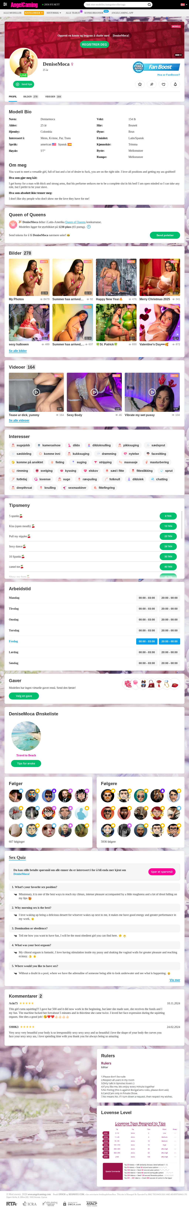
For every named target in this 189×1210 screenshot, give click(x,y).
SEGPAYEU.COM (76, 1194)
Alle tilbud (73, 13)
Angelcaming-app (122, 13)
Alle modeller (12, 13)
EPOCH (62, 1194)
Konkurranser (94, 13)
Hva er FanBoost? (168, 74)
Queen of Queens (75, 222)
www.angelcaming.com (39, 1194)
